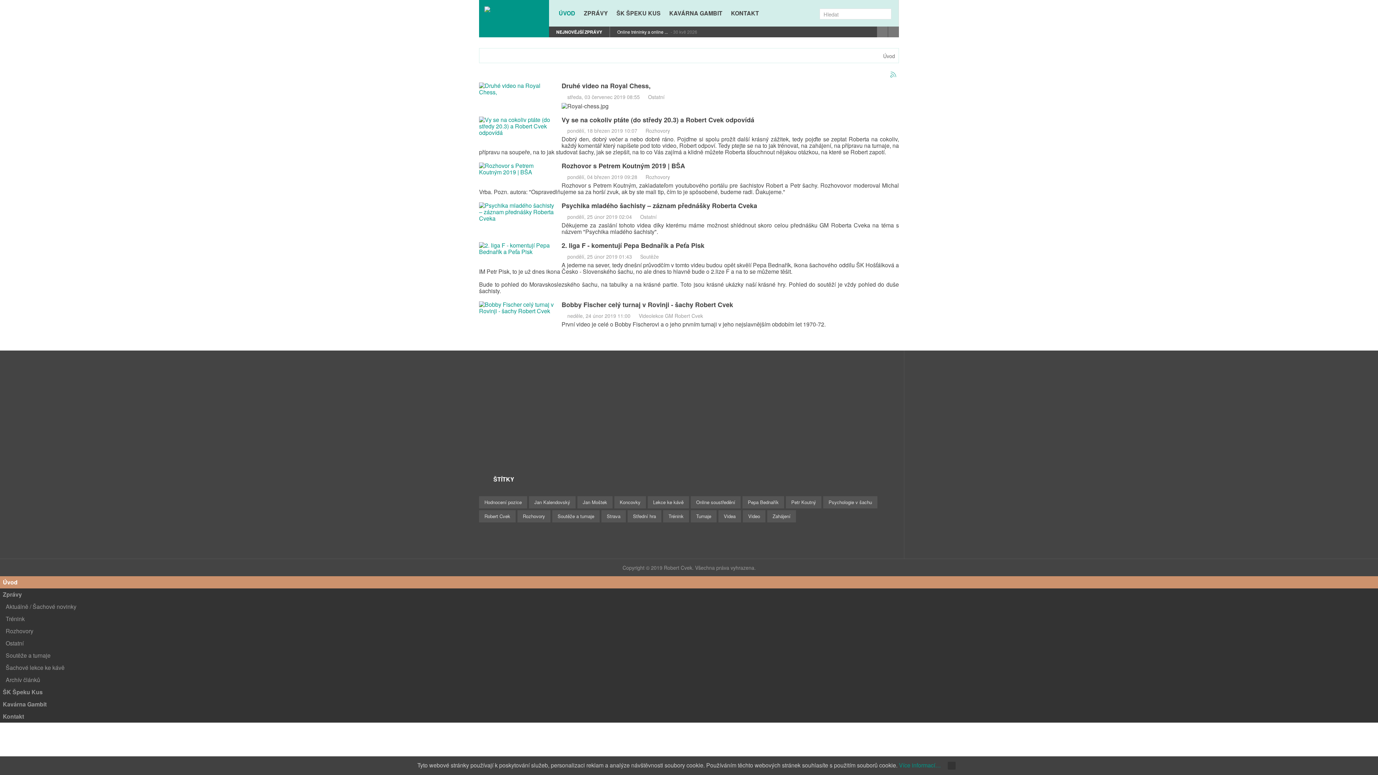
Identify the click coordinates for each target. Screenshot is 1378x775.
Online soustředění (715, 502)
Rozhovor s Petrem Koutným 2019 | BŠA (623, 165)
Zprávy (12, 594)
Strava (613, 516)
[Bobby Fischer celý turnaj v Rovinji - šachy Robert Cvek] (516, 307)
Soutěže (649, 256)
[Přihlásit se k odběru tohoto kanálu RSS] (893, 75)
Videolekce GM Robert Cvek (671, 315)
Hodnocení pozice (503, 502)
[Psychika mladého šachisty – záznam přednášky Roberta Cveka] (516, 211)
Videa (730, 516)
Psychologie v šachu (850, 502)
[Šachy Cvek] (514, 9)
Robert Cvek (497, 516)
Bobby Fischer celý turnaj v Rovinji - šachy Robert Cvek (647, 304)
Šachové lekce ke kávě (35, 667)
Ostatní (656, 96)
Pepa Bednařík (763, 502)
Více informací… (920, 765)
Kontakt (13, 716)
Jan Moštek (595, 502)
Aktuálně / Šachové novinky (41, 606)
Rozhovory (658, 130)
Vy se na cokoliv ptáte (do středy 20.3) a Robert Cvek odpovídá (658, 120)
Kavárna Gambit (25, 704)
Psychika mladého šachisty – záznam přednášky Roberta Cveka (659, 205)
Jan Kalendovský (552, 502)
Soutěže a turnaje (576, 516)
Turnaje (703, 516)
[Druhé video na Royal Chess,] (516, 88)
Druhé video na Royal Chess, (606, 85)
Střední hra (644, 516)
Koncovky (630, 502)
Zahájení (782, 516)
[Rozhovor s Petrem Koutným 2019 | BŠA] (516, 168)
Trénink (676, 516)
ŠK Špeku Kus (23, 692)
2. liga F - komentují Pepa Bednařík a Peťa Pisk (633, 245)
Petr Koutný (803, 502)
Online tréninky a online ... (643, 32)
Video (754, 516)
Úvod (889, 56)
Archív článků (23, 680)
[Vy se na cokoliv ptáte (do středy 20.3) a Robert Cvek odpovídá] (516, 125)
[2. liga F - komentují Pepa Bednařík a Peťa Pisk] (516, 248)
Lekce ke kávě (668, 502)
